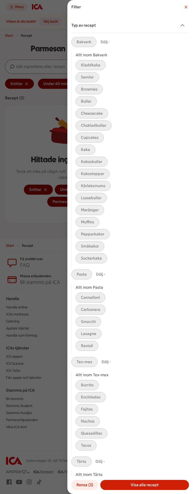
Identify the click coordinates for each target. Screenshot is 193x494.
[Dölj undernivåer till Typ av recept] (183, 25)
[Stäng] (186, 7)
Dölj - (105, 41)
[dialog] (130, 247)
